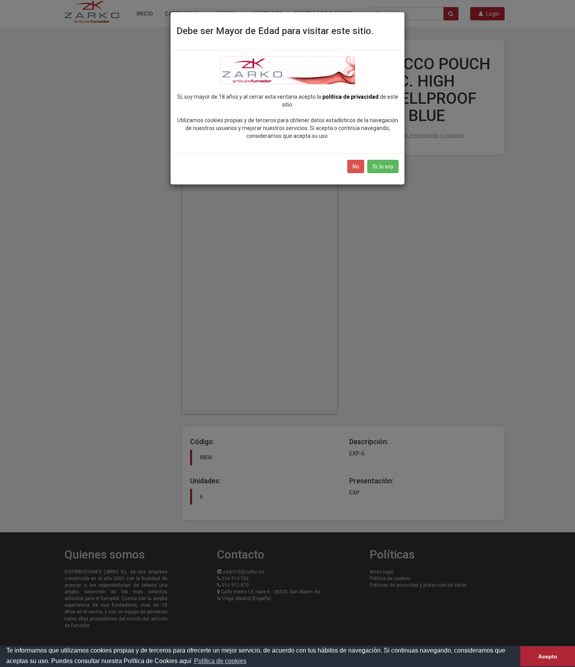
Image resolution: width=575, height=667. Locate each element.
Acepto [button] (547, 656)
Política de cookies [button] (220, 661)
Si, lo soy (383, 166)
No (355, 166)
